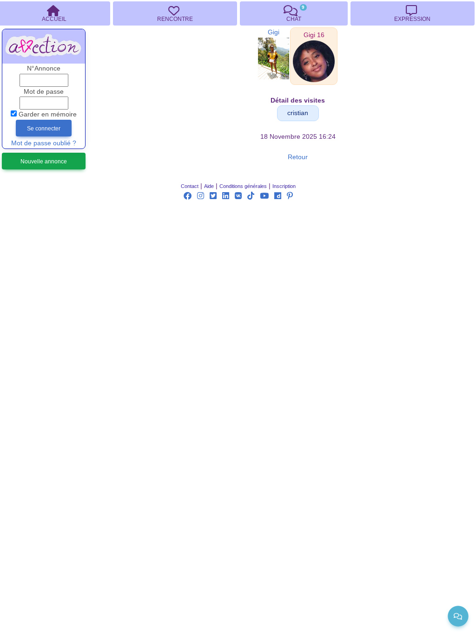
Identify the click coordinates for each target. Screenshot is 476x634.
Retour (298, 157)
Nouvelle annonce (43, 161)
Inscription (284, 186)
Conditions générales (243, 186)
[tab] (175, 13)
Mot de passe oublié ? (43, 143)
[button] (314, 35)
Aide (209, 186)
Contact (189, 186)
